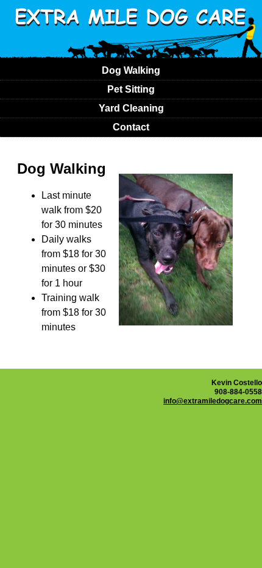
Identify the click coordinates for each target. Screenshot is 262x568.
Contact (131, 127)
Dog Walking (131, 70)
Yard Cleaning (131, 108)
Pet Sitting (131, 89)
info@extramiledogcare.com (212, 401)
